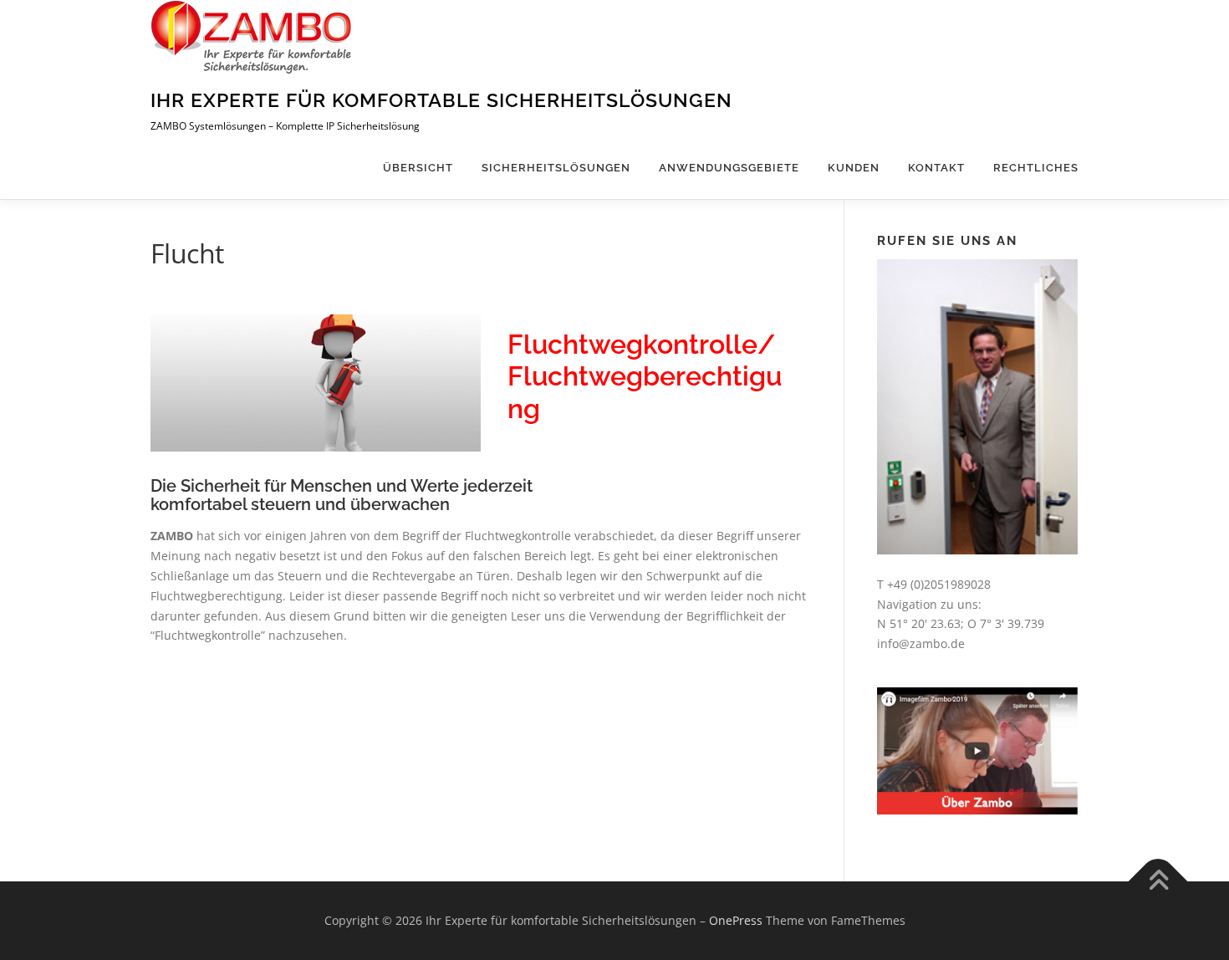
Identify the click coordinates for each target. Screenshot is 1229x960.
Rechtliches (1036, 167)
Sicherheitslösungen (556, 167)
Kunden (854, 167)
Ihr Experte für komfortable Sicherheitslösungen (441, 100)
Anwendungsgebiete (729, 167)
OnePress (735, 920)
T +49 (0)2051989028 (934, 584)
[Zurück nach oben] (1158, 881)
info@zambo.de (921, 643)
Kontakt (936, 167)
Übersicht (418, 167)
